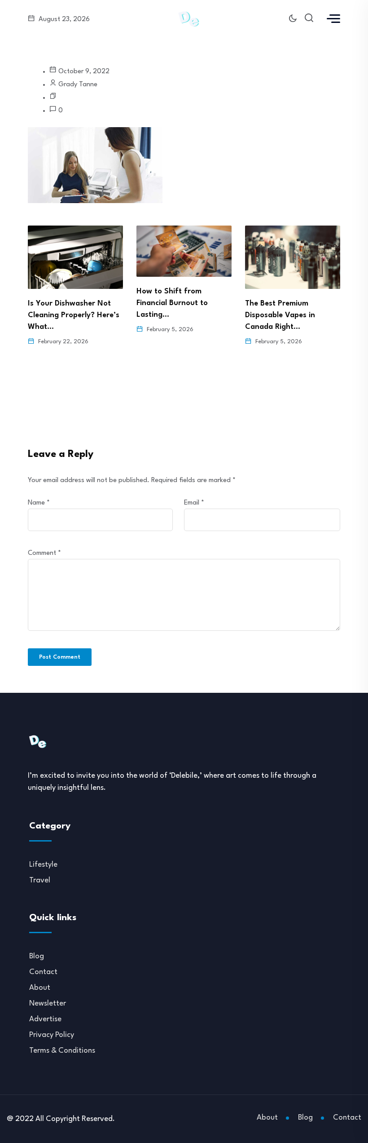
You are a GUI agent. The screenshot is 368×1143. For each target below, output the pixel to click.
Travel (39, 880)
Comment (44, 553)
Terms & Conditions (62, 1050)
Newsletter (47, 1003)
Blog (36, 956)
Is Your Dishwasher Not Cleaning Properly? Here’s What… (73, 315)
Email (194, 503)
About (39, 988)
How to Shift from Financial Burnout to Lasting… (172, 303)
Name (39, 503)
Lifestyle (43, 864)
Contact (43, 972)
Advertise (45, 1019)
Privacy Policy (51, 1035)
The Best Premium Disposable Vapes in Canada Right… (280, 315)
